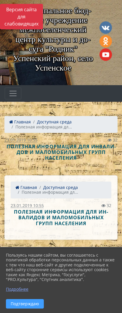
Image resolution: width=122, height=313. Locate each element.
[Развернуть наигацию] (13, 93)
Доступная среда (54, 122)
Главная (22, 122)
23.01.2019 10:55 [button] (21, 140)
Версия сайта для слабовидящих (21, 16)
